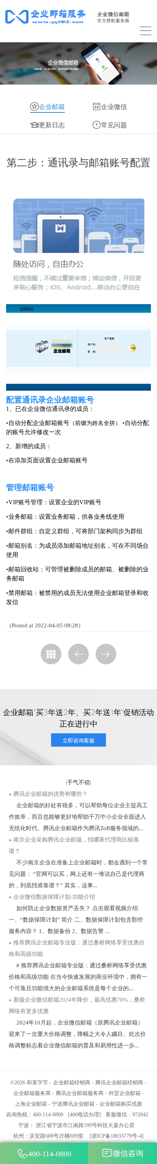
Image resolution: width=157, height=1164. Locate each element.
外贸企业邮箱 (125, 1093)
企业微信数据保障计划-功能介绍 (54, 897)
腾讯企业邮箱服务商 (80, 1093)
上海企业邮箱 (31, 1104)
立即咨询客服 (78, 740)
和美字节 (37, 1082)
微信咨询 (128, 1153)
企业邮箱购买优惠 (120, 1104)
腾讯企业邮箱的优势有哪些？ (50, 794)
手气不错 (78, 782)
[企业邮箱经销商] (78, 16)
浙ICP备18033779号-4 (116, 1136)
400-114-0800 (49, 1154)
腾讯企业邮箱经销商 (119, 1082)
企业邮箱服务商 (32, 1093)
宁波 (23, 1125)
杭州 (18, 1136)
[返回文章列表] (51, 654)
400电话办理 (84, 1115)
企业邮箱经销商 (71, 1082)
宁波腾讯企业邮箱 (73, 1104)
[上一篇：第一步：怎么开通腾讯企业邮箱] (78, 654)
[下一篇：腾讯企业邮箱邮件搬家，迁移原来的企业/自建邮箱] (106, 654)
